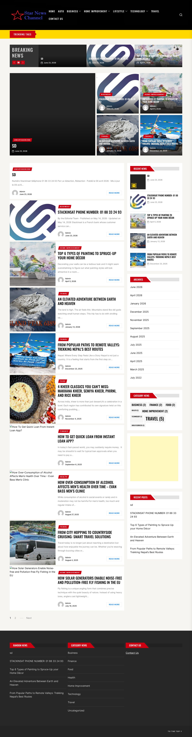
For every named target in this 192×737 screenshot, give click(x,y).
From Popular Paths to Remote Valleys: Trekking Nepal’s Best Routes (160, 142)
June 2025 (136, 352)
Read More (114, 193)
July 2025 (136, 344)
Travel (155, 11)
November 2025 (139, 319)
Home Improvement (95, 11)
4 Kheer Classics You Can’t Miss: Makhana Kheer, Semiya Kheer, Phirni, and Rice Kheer (87, 391)
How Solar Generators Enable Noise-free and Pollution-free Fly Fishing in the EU (90, 580)
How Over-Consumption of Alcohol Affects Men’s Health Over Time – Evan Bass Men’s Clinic (87, 486)
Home (52, 11)
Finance (64, 431)
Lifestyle (118, 11)
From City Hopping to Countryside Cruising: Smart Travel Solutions (85, 534)
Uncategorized (22, 140)
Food (62, 381)
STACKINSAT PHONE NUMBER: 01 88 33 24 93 (108, 58)
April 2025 (136, 361)
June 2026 (136, 287)
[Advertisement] (154, 458)
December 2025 (139, 311)
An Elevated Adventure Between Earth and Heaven (117, 142)
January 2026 (138, 303)
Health (63, 477)
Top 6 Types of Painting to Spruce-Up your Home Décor (157, 57)
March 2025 (137, 369)
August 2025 (137, 336)
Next (29, 617)
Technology (137, 11)
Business (72, 11)
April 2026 (136, 295)
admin (109, 106)
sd (42, 58)
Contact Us (56, 18)
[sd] (52, 114)
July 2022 (136, 377)
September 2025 (139, 328)
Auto (61, 11)
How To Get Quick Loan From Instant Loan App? (86, 439)
